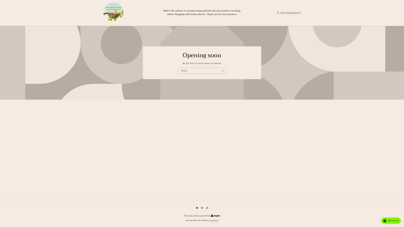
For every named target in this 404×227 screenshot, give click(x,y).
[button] (289, 12)
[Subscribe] (223, 71)
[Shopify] (215, 215)
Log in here (213, 220)
